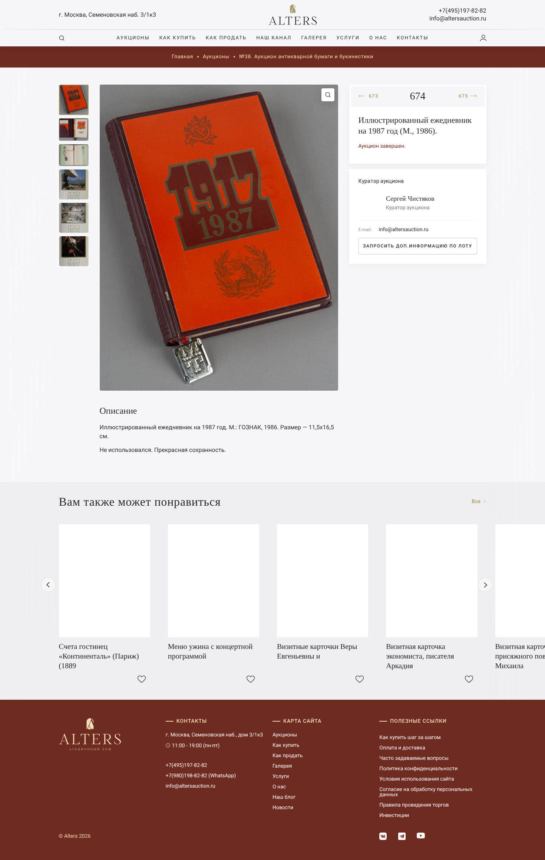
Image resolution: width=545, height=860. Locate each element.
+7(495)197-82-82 (462, 10)
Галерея (314, 38)
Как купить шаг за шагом (409, 738)
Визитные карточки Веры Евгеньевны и (317, 651)
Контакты (412, 38)
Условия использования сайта (416, 779)
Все (477, 502)
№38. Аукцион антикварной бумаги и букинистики (306, 57)
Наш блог (283, 797)
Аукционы (132, 38)
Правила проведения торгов (414, 805)
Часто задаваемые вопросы (414, 758)
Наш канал (273, 38)
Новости (282, 808)
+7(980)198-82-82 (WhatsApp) (201, 776)
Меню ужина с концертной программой (210, 651)
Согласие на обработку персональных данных (425, 792)
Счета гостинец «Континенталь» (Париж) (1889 (99, 656)
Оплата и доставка (402, 748)
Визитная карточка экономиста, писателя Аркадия (420, 656)
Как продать (226, 38)
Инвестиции (394, 815)
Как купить (177, 38)
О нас (378, 38)
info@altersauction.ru (457, 18)
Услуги (348, 38)
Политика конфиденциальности (418, 769)
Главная (182, 57)
